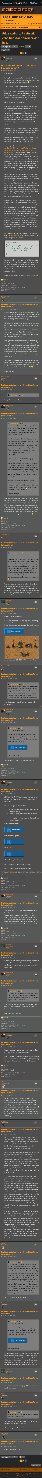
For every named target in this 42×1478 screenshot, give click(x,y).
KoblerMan (13, 395)
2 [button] (23, 53)
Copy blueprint (16, 631)
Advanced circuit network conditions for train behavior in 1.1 (20, 38)
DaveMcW (8, 600)
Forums (18, 3)
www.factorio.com (8, 20)
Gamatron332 (5, 296)
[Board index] (18, 10)
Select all (14, 242)
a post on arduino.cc (14, 235)
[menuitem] (9, 23)
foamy (3, 1303)
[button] (26, 53)
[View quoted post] (22, 395)
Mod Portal (34, 3)
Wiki (26, 3)
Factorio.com (7, 3)
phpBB (15, 1474)
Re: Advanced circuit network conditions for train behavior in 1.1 (20, 305)
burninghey (4, 1433)
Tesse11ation (9, 57)
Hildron (3, 1081)
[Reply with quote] (35, 58)
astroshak (4, 1121)
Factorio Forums (18, 17)
